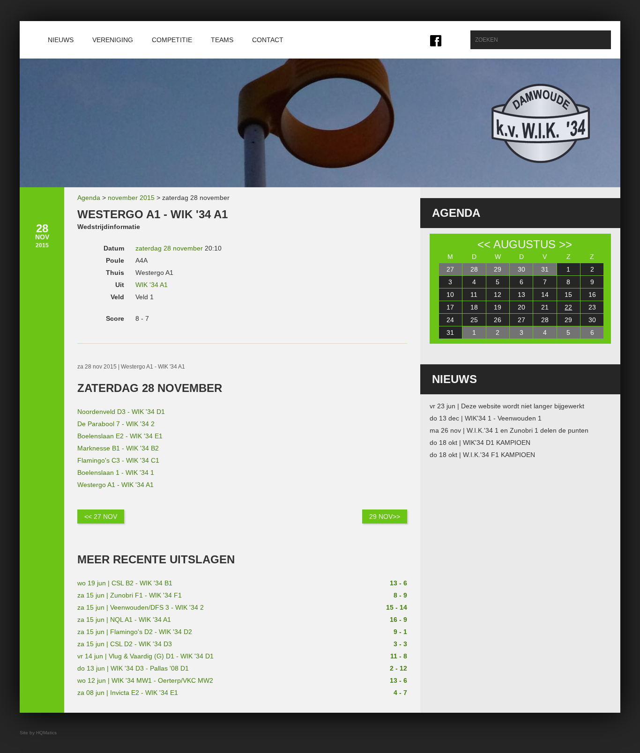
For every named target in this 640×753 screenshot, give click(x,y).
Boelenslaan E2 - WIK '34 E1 (120, 436)
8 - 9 (400, 595)
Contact (267, 40)
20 (521, 307)
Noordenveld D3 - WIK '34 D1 (121, 411)
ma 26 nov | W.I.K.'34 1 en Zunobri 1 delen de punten (509, 430)
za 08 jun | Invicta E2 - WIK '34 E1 (127, 692)
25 (474, 320)
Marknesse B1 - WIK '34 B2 (118, 448)
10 (450, 294)
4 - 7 (400, 692)
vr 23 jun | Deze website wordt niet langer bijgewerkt (507, 406)
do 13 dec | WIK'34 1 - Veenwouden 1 (486, 418)
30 (521, 269)
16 (592, 294)
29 (497, 269)
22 (568, 307)
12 (497, 294)
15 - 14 (396, 607)
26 (497, 320)
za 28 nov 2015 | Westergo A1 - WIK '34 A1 (131, 366)
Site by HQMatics (38, 732)
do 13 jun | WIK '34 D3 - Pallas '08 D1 (133, 668)
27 (450, 269)
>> (565, 244)
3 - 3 (400, 644)
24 (450, 320)
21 (545, 307)
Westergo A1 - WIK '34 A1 (115, 484)
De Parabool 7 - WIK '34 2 (116, 424)
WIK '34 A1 (151, 284)
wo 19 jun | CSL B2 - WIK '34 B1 (124, 583)
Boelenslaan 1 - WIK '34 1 (115, 472)
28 (474, 269)
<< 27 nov (100, 516)
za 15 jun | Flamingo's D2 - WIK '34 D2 (134, 631)
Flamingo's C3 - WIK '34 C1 (118, 460)
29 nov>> (384, 516)
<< (484, 244)
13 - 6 (398, 583)
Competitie (172, 40)
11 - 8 (398, 656)
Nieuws (61, 40)
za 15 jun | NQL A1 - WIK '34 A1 (124, 619)
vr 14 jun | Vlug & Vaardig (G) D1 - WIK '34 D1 (145, 656)
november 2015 (131, 197)
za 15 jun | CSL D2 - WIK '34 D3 (124, 644)
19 (497, 307)
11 (473, 294)
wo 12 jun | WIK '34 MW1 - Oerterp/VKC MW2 (145, 680)
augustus (524, 244)
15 (568, 294)
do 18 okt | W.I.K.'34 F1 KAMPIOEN (482, 454)
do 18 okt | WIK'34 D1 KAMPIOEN (480, 442)
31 (545, 269)
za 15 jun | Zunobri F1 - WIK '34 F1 (129, 595)
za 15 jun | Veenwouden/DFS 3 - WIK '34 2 (140, 607)
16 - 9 (398, 619)
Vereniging (112, 40)
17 (450, 307)
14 (545, 294)
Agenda (88, 197)
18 (474, 307)
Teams (222, 40)
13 (521, 294)
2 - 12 (398, 668)
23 (592, 307)
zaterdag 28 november (169, 248)
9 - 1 (400, 631)
